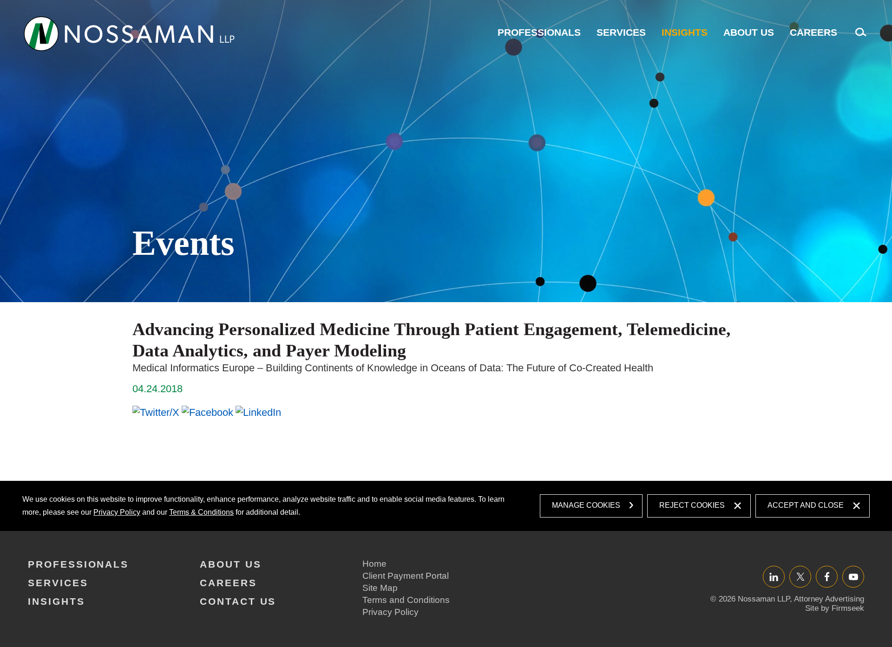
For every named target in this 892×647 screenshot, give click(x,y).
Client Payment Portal (405, 576)
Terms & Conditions (201, 512)
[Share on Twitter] (155, 412)
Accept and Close (805, 505)
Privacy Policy (116, 512)
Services (621, 32)
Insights (685, 32)
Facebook (827, 576)
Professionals (539, 32)
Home (374, 564)
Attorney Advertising (829, 599)
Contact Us (238, 601)
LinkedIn (774, 576)
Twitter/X (800, 576)
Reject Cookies (692, 505)
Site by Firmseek (834, 608)
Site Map (380, 588)
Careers (813, 32)
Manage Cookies (586, 505)
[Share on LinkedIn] (258, 412)
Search (858, 37)
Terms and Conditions (406, 600)
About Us (748, 32)
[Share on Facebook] (207, 412)
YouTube (853, 576)
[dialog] (446, 506)
